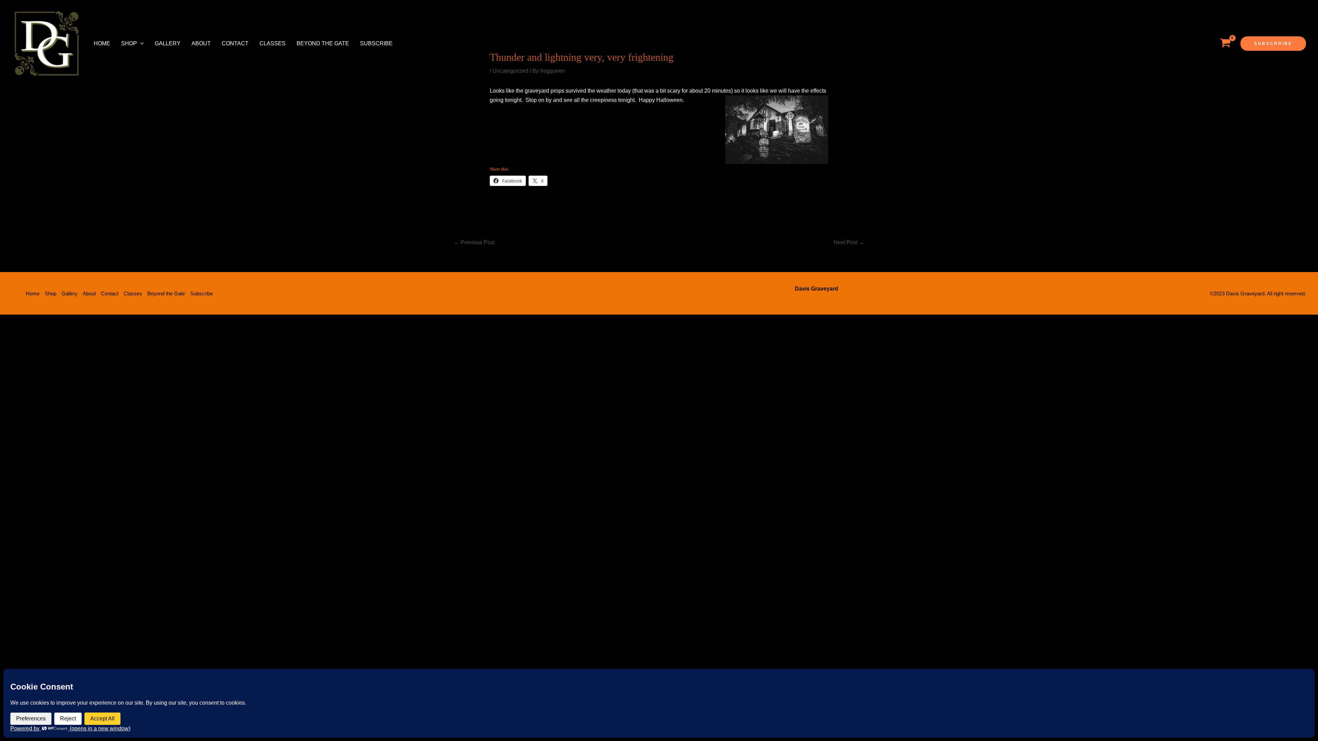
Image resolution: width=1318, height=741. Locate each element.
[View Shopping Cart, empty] (1225, 43)
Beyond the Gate (323, 43)
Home (102, 43)
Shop (129, 43)
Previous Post (474, 242)
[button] (140, 43)
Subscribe (376, 43)
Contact (235, 43)
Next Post (849, 242)
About (201, 43)
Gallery (168, 43)
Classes (272, 43)
